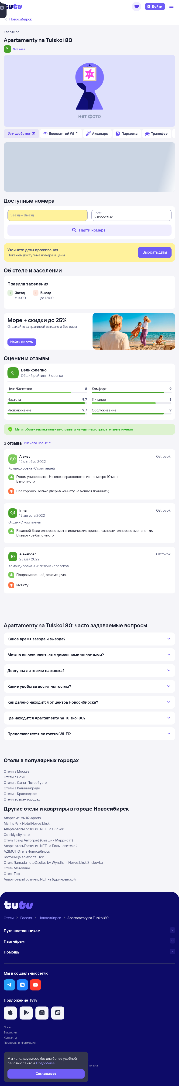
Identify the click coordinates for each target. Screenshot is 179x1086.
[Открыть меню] (172, 6)
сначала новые (36, 443)
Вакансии (10, 1032)
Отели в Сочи (14, 777)
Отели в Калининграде (22, 788)
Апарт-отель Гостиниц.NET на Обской (34, 829)
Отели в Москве (16, 771)
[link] (21, 342)
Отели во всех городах (22, 799)
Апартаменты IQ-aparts (22, 818)
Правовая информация (20, 1042)
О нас (8, 1027)
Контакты (10, 1037)
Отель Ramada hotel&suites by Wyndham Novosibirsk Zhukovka (53, 862)
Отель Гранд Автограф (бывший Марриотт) (38, 840)
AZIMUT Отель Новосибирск (27, 851)
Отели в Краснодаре (20, 793)
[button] (136, 6)
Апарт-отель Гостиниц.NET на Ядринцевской (40, 879)
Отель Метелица (17, 868)
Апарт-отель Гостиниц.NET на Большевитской (41, 846)
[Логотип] (13, 6)
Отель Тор (12, 873)
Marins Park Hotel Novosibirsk (27, 823)
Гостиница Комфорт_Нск (24, 857)
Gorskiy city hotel (17, 834)
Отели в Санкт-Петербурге (25, 782)
